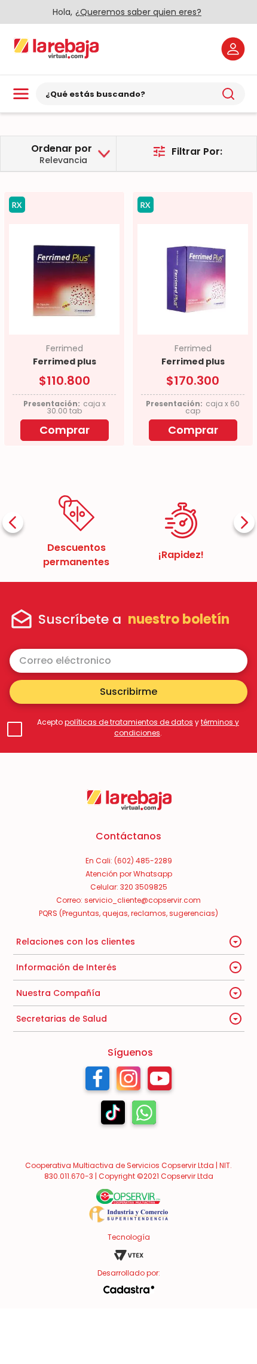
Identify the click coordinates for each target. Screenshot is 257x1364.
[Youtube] (160, 1081)
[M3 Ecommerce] (128, 1289)
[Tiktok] (112, 1115)
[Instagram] (128, 1081)
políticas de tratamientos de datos (129, 722)
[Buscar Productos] (228, 94)
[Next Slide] (244, 522)
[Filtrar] (187, 151)
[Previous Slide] (12, 522)
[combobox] (140, 93)
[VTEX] (128, 1255)
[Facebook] (97, 1081)
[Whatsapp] (144, 1115)
